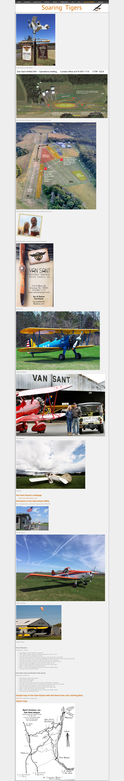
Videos (55, 2)
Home (19, 2)
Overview (27, 2)
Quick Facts (37, 2)
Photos (47, 2)
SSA (79, 2)
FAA (73, 2)
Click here (19, 698)
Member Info (64, 2)
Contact (100, 2)
